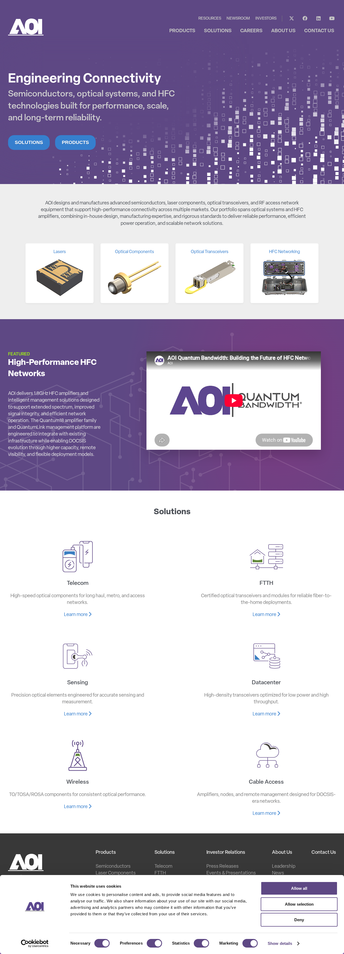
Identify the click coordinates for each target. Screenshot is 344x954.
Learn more (76, 615)
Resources (209, 19)
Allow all (299, 888)
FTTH (160, 873)
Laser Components (116, 873)
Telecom (163, 866)
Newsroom (238, 19)
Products (75, 142)
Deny (299, 919)
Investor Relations (225, 852)
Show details (280, 943)
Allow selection (299, 904)
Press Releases (222, 866)
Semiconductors (113, 866)
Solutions (29, 142)
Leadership (283, 866)
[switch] (154, 943)
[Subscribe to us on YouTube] (332, 19)
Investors (266, 19)
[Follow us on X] (292, 19)
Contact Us (323, 852)
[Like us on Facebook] (305, 19)
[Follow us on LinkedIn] (318, 19)
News (278, 873)
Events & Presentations (231, 873)
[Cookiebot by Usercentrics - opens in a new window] (34, 943)
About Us (282, 852)
